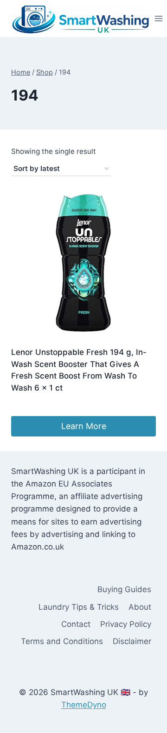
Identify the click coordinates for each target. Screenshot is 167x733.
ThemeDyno (83, 704)
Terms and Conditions (62, 641)
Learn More (83, 426)
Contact (75, 624)
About (139, 607)
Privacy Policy (125, 624)
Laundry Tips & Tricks (79, 607)
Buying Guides (124, 589)
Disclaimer (132, 641)
